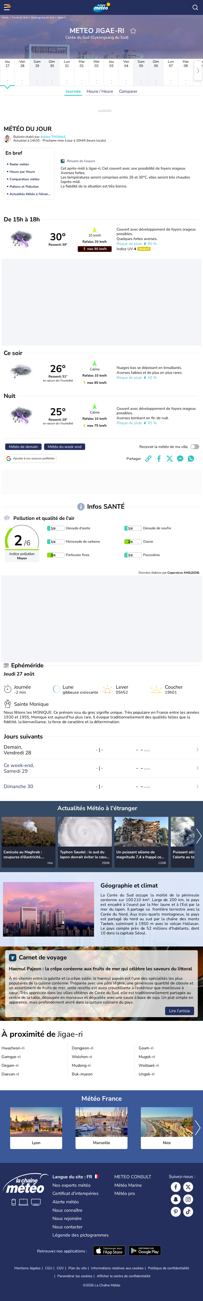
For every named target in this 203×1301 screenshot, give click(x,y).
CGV (60, 1268)
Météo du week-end (64, 446)
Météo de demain (23, 446)
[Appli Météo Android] (145, 1251)
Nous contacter (67, 1227)
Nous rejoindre (67, 1218)
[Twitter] (188, 1187)
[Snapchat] (176, 1199)
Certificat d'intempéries (75, 1193)
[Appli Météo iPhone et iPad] (109, 1251)
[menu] (8, 7)
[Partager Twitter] (169, 458)
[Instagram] (188, 1199)
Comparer (128, 91)
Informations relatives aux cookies (117, 1268)
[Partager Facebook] (159, 458)
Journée (73, 91)
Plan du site (77, 1268)
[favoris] (133, 30)
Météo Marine (128, 1185)
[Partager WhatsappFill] (191, 458)
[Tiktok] (188, 1212)
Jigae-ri (61, 17)
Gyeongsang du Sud (42, 17)
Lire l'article (179, 1011)
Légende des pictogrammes (80, 1235)
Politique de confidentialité (168, 1268)
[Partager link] (148, 458)
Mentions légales (27, 1268)
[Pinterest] (176, 1212)
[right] (198, 71)
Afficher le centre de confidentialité (123, 1276)
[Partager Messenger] (180, 458)
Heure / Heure (100, 91)
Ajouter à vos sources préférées (34, 458)
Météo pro (124, 1193)
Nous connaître (67, 1210)
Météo (5, 17)
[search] (195, 7)
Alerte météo (65, 1202)
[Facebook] (176, 1187)
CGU (48, 1268)
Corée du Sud (20, 17)
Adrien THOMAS (53, 137)
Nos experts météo (71, 1185)
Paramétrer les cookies (74, 1276)
